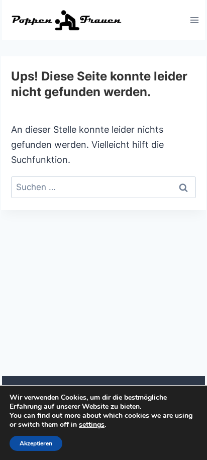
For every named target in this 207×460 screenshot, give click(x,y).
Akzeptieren (36, 443)
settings (92, 424)
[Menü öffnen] (194, 20)
